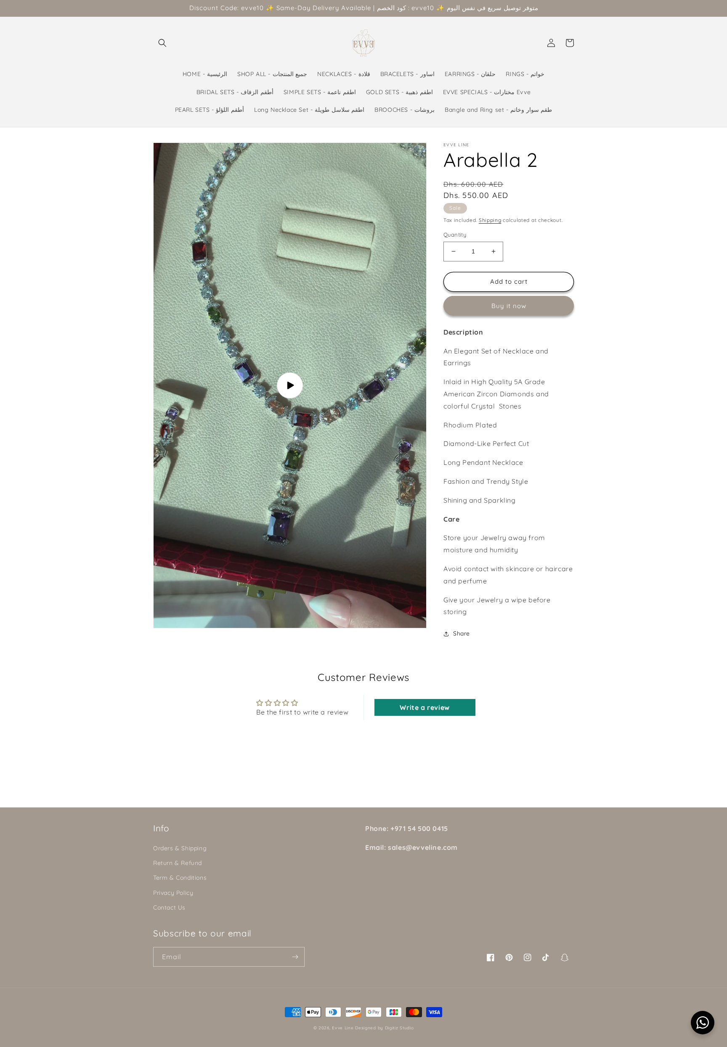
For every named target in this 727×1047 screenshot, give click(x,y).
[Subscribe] (295, 957)
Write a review (424, 707)
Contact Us (169, 907)
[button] (162, 43)
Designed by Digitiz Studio (384, 1028)
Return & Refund (177, 863)
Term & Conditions (180, 877)
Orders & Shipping (180, 848)
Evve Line (342, 1028)
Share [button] (461, 633)
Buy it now (508, 306)
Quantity (454, 234)
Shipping (490, 220)
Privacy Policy (173, 893)
